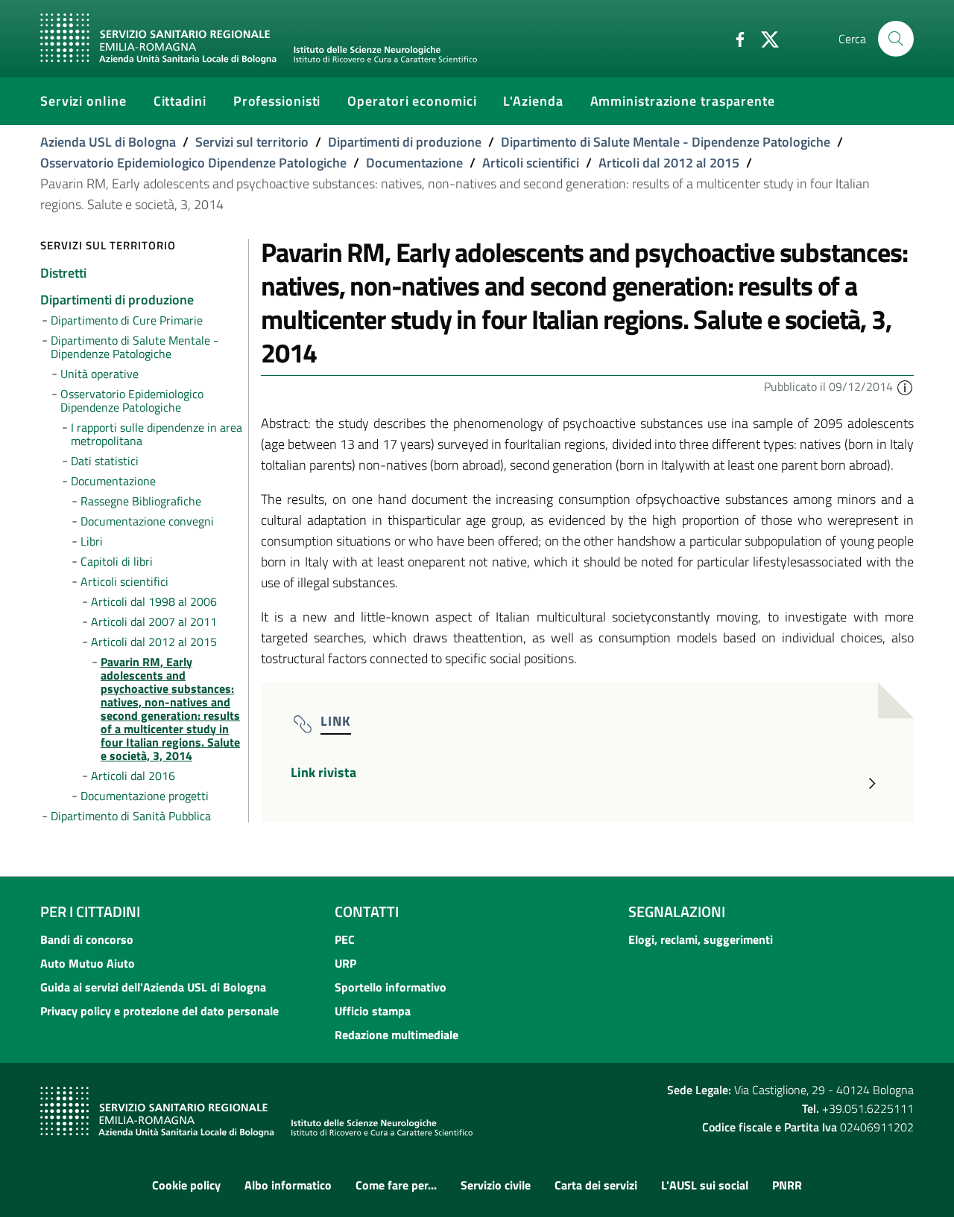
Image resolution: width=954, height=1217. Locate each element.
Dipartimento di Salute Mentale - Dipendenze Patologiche (665, 142)
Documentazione (414, 163)
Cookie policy (186, 1185)
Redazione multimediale (396, 1035)
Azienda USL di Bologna (108, 142)
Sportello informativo (390, 987)
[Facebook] (734, 38)
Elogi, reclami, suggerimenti (700, 939)
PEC (345, 939)
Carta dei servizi (596, 1185)
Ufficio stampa (373, 1011)
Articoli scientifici (530, 163)
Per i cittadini (90, 911)
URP (345, 963)
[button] (905, 386)
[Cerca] (896, 39)
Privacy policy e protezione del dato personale (159, 1011)
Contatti (367, 911)
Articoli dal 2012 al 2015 (668, 163)
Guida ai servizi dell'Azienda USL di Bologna (153, 987)
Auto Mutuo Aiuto (87, 963)
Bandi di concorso (86, 939)
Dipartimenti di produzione (404, 142)
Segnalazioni (676, 911)
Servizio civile (496, 1185)
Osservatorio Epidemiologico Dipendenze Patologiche (193, 163)
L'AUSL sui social (704, 1185)
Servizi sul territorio (252, 142)
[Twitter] (764, 38)
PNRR (787, 1185)
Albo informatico (288, 1185)
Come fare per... (396, 1185)
